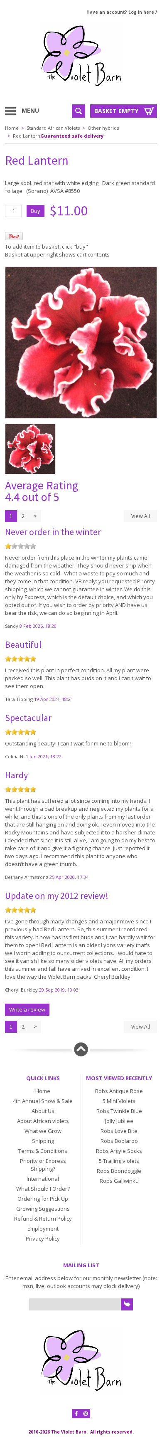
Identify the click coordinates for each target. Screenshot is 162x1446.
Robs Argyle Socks (119, 1151)
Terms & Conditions (42, 1151)
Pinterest (85, 1413)
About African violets (43, 1121)
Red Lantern (26, 136)
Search (78, 111)
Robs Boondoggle (119, 1171)
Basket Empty (116, 111)
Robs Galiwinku (119, 1180)
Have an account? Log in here (120, 12)
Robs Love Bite (119, 1131)
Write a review (27, 1009)
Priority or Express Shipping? (43, 1164)
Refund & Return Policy (43, 1218)
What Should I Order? (43, 1188)
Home (12, 128)
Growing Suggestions (43, 1208)
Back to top (81, 1049)
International (43, 1178)
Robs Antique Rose (119, 1091)
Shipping (43, 1141)
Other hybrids (103, 128)
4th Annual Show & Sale (43, 1101)
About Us (43, 1111)
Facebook (76, 1413)
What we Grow (43, 1131)
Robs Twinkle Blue (119, 1111)
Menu (30, 110)
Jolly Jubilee (119, 1121)
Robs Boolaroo (119, 1141)
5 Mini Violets (119, 1101)
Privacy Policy (43, 1238)
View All (140, 516)
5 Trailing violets (119, 1161)
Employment (43, 1228)
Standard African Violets (53, 128)
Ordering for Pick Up (42, 1198)
